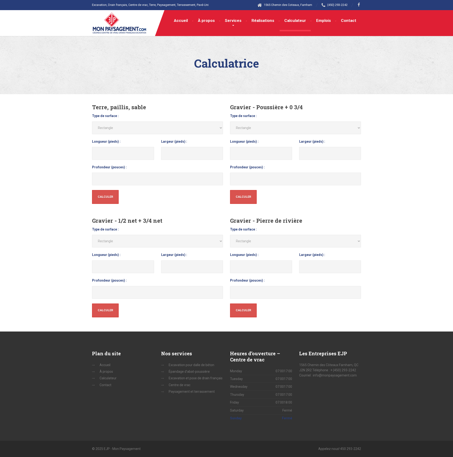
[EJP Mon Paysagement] (119, 22)
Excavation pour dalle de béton (191, 365)
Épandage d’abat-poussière (189, 371)
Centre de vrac (179, 385)
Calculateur (295, 20)
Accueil (181, 20)
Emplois (323, 20)
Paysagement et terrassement (192, 391)
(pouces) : (109, 167)
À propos (206, 20)
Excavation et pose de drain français (195, 378)
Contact (348, 20)
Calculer (105, 196)
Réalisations (263, 20)
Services (233, 20)
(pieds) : (106, 141)
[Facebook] (359, 5)
